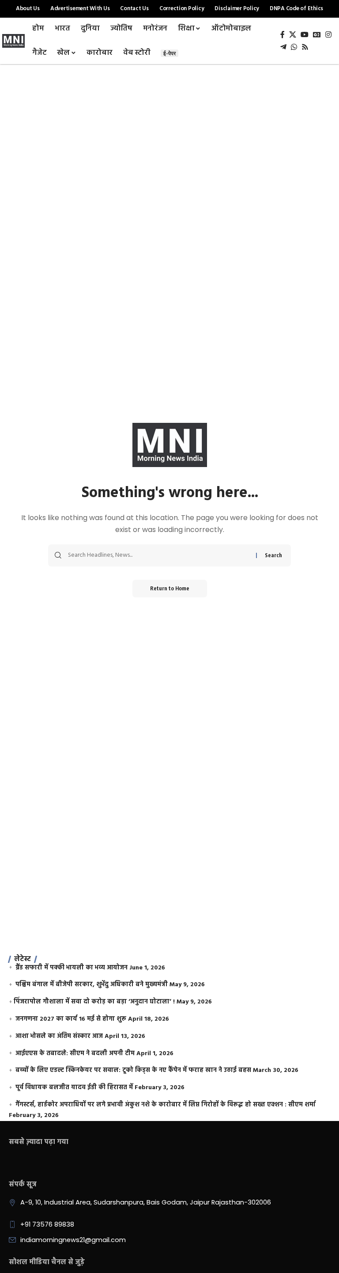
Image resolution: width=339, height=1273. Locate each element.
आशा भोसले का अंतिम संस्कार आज (59, 1036)
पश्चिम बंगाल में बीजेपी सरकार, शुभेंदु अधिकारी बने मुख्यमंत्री (91, 985)
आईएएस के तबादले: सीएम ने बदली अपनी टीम (75, 1054)
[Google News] (317, 35)
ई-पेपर (169, 53)
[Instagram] (328, 35)
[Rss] (305, 47)
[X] (292, 35)
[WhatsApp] (294, 47)
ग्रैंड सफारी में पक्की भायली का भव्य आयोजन (71, 968)
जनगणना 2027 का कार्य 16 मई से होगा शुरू (70, 1019)
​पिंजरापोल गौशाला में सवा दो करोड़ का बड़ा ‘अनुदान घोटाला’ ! (94, 1002)
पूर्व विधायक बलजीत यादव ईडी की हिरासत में (74, 1088)
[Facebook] (282, 35)
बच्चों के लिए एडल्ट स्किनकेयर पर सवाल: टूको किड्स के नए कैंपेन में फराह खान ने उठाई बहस (133, 1070)
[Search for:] (158, 555)
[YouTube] (304, 35)
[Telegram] (283, 47)
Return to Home (169, 588)
